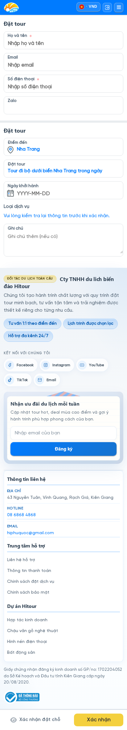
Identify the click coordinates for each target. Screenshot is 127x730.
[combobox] (63, 142)
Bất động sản (21, 652)
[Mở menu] (118, 7)
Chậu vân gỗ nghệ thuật (32, 631)
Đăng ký (63, 449)
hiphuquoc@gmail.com (30, 533)
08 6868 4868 (21, 515)
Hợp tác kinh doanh (27, 620)
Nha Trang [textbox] (28, 149)
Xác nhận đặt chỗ (39, 719)
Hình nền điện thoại (27, 642)
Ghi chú (15, 228)
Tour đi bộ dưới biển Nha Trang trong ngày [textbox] (55, 171)
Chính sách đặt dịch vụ (30, 581)
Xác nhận (99, 720)
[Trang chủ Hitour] (11, 7)
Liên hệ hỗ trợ (21, 560)
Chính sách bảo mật (28, 592)
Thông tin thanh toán (29, 571)
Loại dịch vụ (16, 206)
